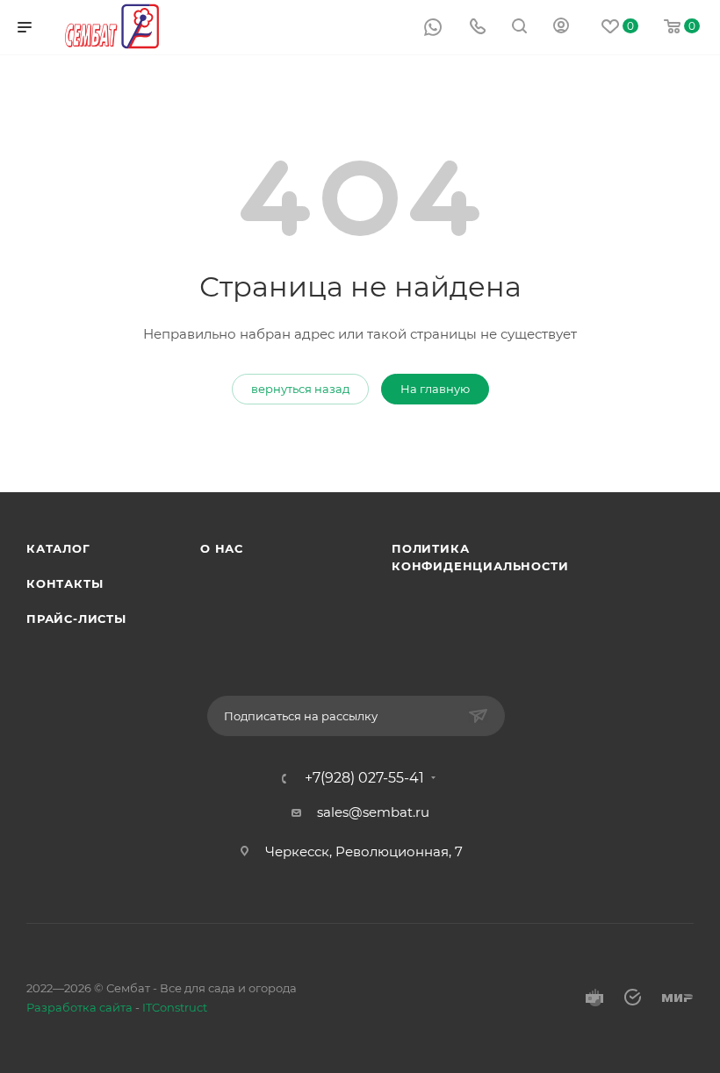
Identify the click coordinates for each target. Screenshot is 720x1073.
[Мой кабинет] (561, 27)
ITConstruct (174, 1007)
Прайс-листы (76, 619)
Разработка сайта (79, 1007)
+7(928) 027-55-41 (364, 778)
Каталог (58, 548)
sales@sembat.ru (373, 812)
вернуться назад (300, 389)
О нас (221, 548)
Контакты (64, 583)
